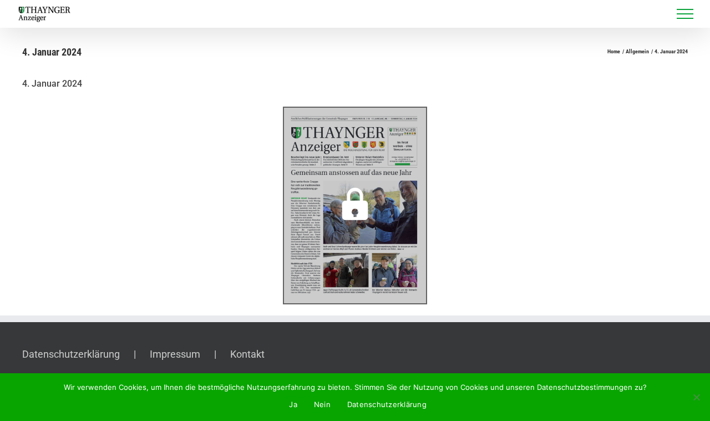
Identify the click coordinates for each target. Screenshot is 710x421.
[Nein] (696, 397)
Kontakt (247, 354)
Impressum (175, 354)
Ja (293, 404)
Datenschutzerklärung (71, 354)
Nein (322, 404)
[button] (355, 205)
